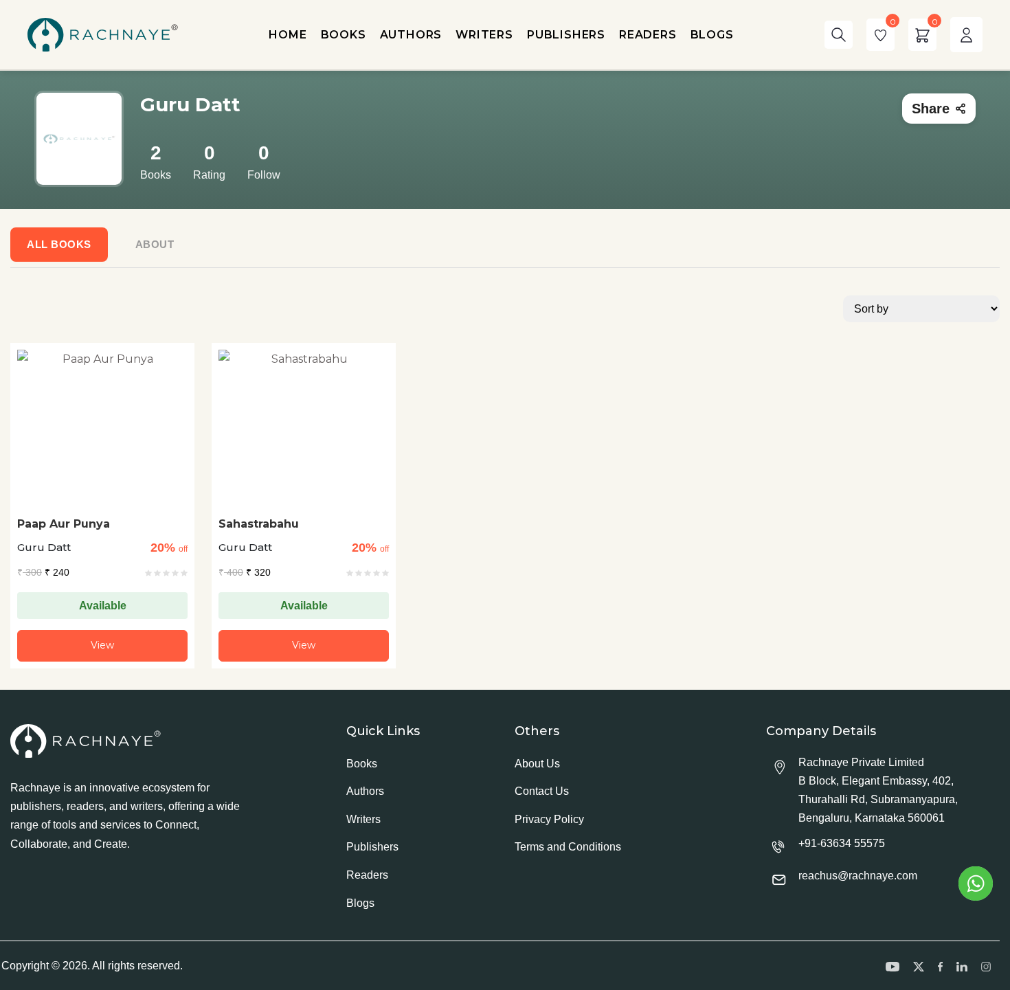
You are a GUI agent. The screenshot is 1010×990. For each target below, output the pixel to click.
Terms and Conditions (568, 847)
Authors (365, 791)
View (102, 645)
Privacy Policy (549, 819)
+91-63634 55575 (841, 843)
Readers (367, 875)
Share (931, 108)
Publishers (372, 847)
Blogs (360, 903)
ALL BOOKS (59, 244)
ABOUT (155, 244)
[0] (880, 34)
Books (361, 763)
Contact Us (542, 791)
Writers (363, 819)
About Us (537, 763)
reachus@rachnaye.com (857, 875)
